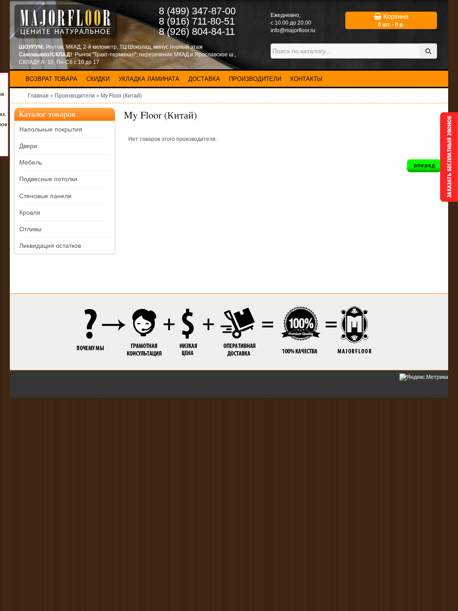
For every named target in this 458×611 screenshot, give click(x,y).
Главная (38, 96)
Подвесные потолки (48, 178)
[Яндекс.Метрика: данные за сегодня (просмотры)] (423, 377)
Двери (28, 145)
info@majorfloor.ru (293, 30)
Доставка (204, 79)
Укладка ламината (149, 79)
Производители (255, 79)
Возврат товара (51, 79)
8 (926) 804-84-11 (197, 31)
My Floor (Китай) (121, 96)
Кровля (29, 212)
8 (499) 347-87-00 (197, 11)
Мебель (30, 162)
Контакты (306, 79)
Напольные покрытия (50, 129)
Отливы (30, 229)
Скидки (98, 79)
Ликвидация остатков (50, 245)
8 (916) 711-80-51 (197, 21)
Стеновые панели (45, 195)
